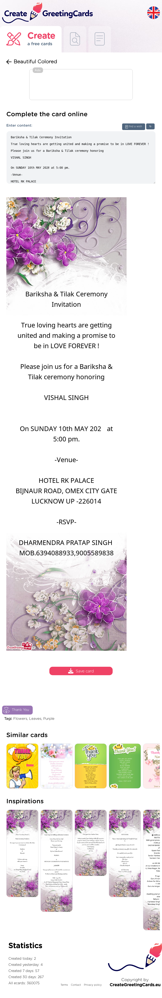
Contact (76, 985)
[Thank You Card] (92, 766)
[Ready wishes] (75, 39)
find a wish (135, 126)
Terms (64, 985)
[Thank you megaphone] (23, 766)
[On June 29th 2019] (23, 854)
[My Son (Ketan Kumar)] (57, 861)
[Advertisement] (81, 85)
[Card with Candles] (57, 766)
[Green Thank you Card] (126, 766)
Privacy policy (93, 985)
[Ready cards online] (99, 39)
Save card (85, 672)
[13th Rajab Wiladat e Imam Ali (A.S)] (126, 854)
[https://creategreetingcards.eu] (73, 13)
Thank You (20, 710)
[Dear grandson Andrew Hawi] (92, 843)
